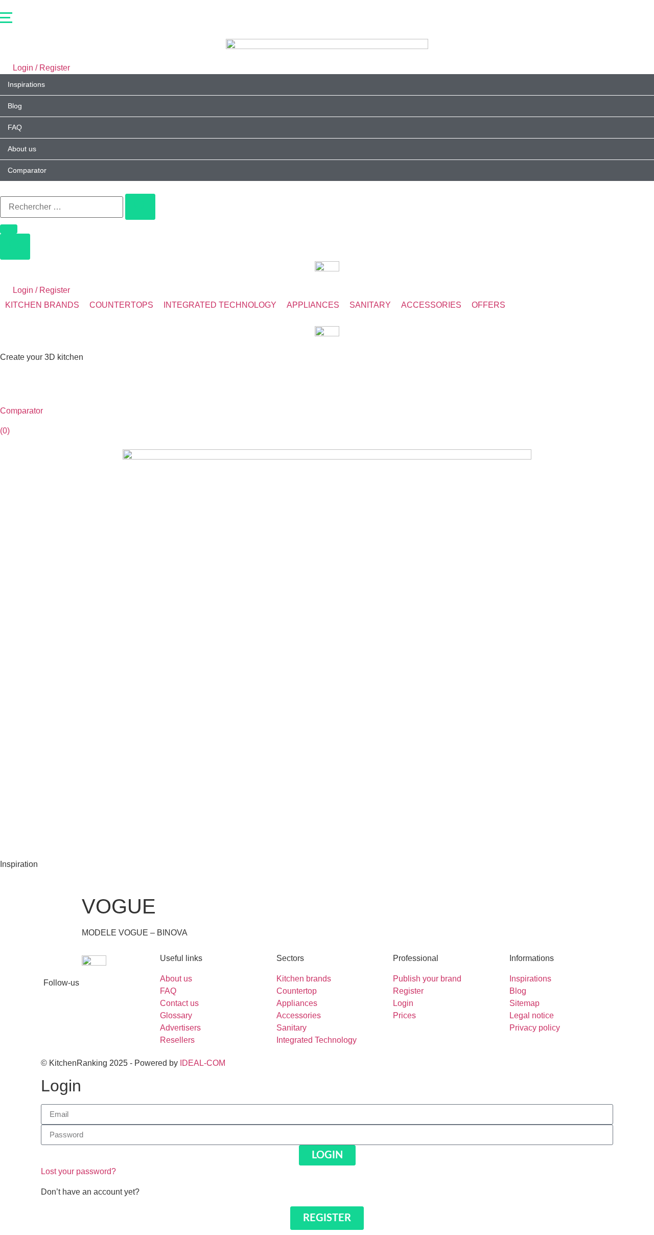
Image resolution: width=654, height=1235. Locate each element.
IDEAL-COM (202, 1063)
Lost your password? (78, 1171)
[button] (327, 19)
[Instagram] (56, 1019)
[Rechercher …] (61, 207)
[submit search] (140, 207)
